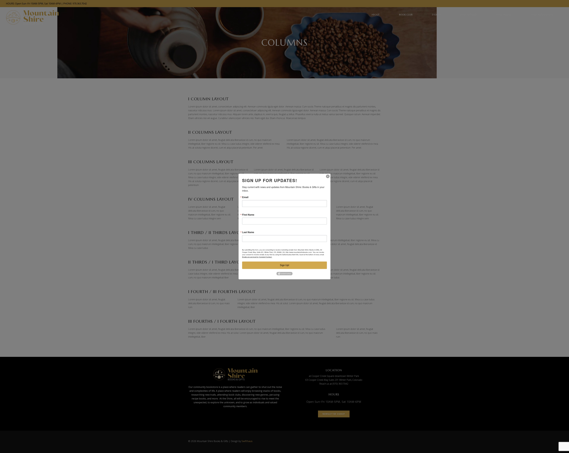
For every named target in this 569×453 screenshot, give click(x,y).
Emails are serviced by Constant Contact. (257, 257)
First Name (248, 214)
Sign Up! (284, 265)
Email (245, 197)
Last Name (248, 232)
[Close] (328, 176)
